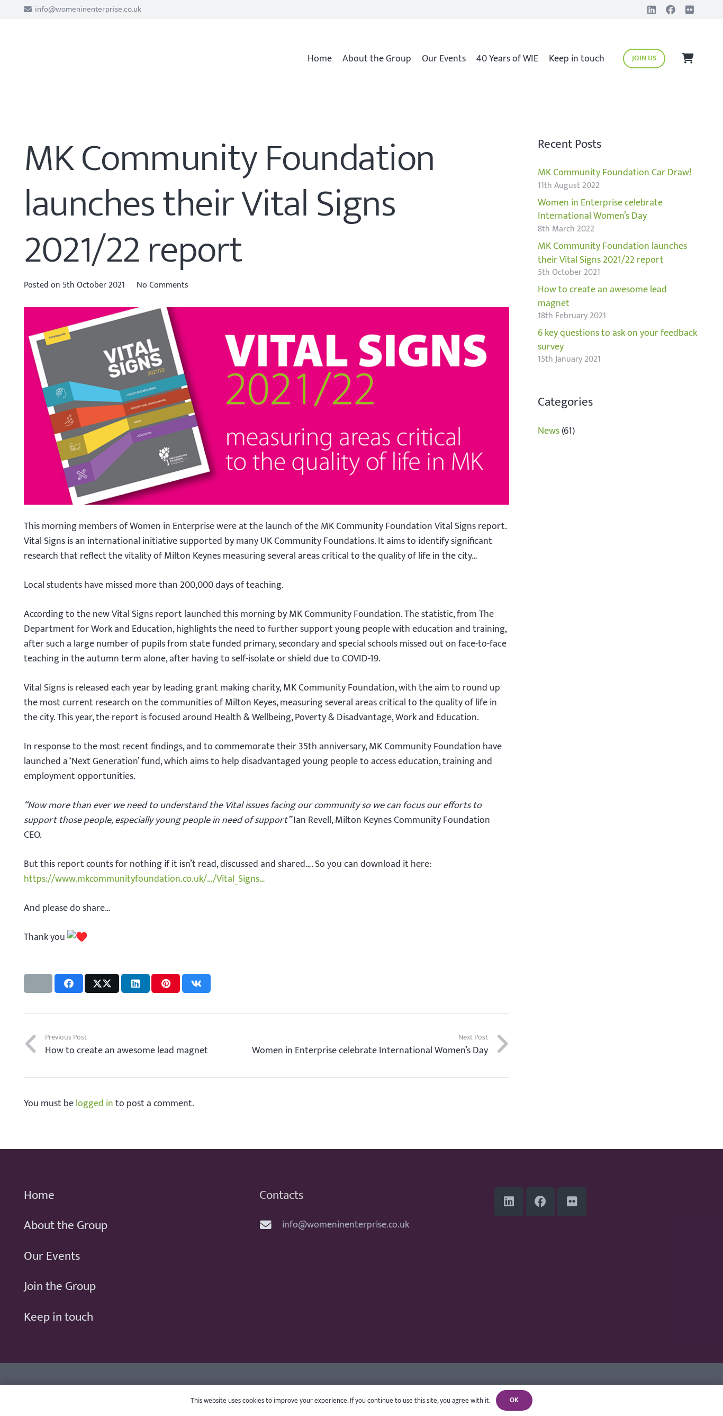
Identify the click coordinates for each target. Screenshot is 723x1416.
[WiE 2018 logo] (90, 53)
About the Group (65, 1225)
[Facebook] (670, 9)
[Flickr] (689, 9)
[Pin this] (165, 983)
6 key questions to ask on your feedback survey (617, 339)
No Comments (162, 285)
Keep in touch (58, 1317)
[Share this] (69, 983)
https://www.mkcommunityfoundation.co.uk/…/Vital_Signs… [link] (144, 879)
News (548, 431)
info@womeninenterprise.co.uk (345, 1225)
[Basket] (687, 58)
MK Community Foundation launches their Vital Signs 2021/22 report (612, 252)
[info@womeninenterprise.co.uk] (270, 1225)
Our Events (52, 1256)
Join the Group (60, 1286)
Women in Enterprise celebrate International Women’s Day (600, 209)
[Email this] (38, 983)
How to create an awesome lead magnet (602, 296)
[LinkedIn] (651, 9)
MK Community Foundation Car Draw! (614, 173)
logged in (94, 1104)
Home (39, 1195)
